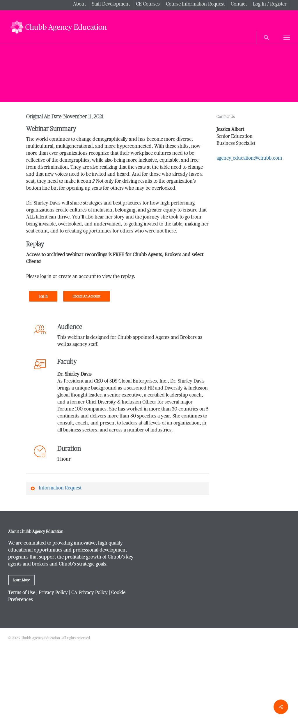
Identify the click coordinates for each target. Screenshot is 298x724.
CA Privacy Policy (89, 593)
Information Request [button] (60, 488)
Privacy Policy (53, 593)
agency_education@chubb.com (249, 158)
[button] (286, 37)
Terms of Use (21, 593)
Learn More (21, 580)
